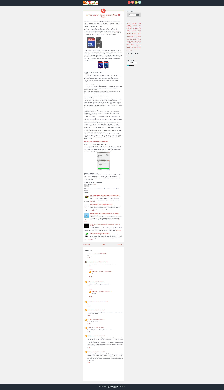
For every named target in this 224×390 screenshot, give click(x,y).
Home (103, 244)
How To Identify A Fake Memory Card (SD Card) (103, 16)
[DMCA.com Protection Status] (130, 66)
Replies (91, 269)
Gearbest (128, 49)
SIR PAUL (90, 310)
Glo (140, 33)
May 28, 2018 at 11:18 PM (98, 327)
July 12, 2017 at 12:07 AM (99, 310)
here (95, 184)
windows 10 (138, 45)
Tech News (130, 27)
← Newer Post (86, 244)
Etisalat (139, 31)
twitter (132, 42)
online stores (129, 39)
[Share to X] (87, 186)
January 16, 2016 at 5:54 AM (105, 291)
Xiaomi (139, 38)
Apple (128, 42)
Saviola (89, 327)
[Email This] (85, 186)
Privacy (115, 387)
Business (134, 39)
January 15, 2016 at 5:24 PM (101, 262)
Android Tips (136, 47)
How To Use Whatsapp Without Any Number (100, 233)
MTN (128, 28)
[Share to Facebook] (88, 186)
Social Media (133, 41)
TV (137, 41)
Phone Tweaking (130, 44)
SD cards (108, 188)
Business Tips (135, 33)
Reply (89, 258)
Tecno (128, 30)
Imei (140, 42)
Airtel (139, 30)
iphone (137, 36)
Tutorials (112, 188)
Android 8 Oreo (131, 50)
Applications (130, 31)
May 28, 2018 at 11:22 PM (99, 336)
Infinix (131, 38)
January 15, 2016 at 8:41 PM (97, 282)
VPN (130, 42)
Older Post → (120, 244)
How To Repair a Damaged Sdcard (99, 141)
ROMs (140, 47)
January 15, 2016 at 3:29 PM (100, 253)
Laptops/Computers (131, 45)
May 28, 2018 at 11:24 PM (99, 352)
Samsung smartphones (134, 49)
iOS (134, 36)
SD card (116, 31)
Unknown (90, 302)
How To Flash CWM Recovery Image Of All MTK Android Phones (104, 195)
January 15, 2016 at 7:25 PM (105, 271)
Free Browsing (137, 27)
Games (139, 35)
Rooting (139, 41)
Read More (92, 201)
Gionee (131, 36)
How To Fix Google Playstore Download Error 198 (101, 204)
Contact (120, 386)
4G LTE (137, 39)
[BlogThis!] (86, 186)
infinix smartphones (132, 35)
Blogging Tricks (130, 47)
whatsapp (129, 33)
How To (132, 28)
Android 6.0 (137, 42)
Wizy (112, 387)
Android (134, 30)
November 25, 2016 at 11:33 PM (100, 302)
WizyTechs (100, 188)
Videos (128, 36)
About (123, 386)
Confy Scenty (91, 262)
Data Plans (138, 28)
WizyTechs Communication (112, 386)
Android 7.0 (138, 44)
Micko (89, 282)
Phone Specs (137, 25)
